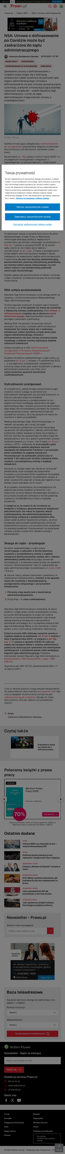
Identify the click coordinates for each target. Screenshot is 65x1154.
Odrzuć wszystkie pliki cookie (32, 206)
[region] (32, 197)
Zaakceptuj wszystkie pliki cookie (33, 216)
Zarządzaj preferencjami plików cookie (32, 224)
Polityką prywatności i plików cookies (32, 198)
